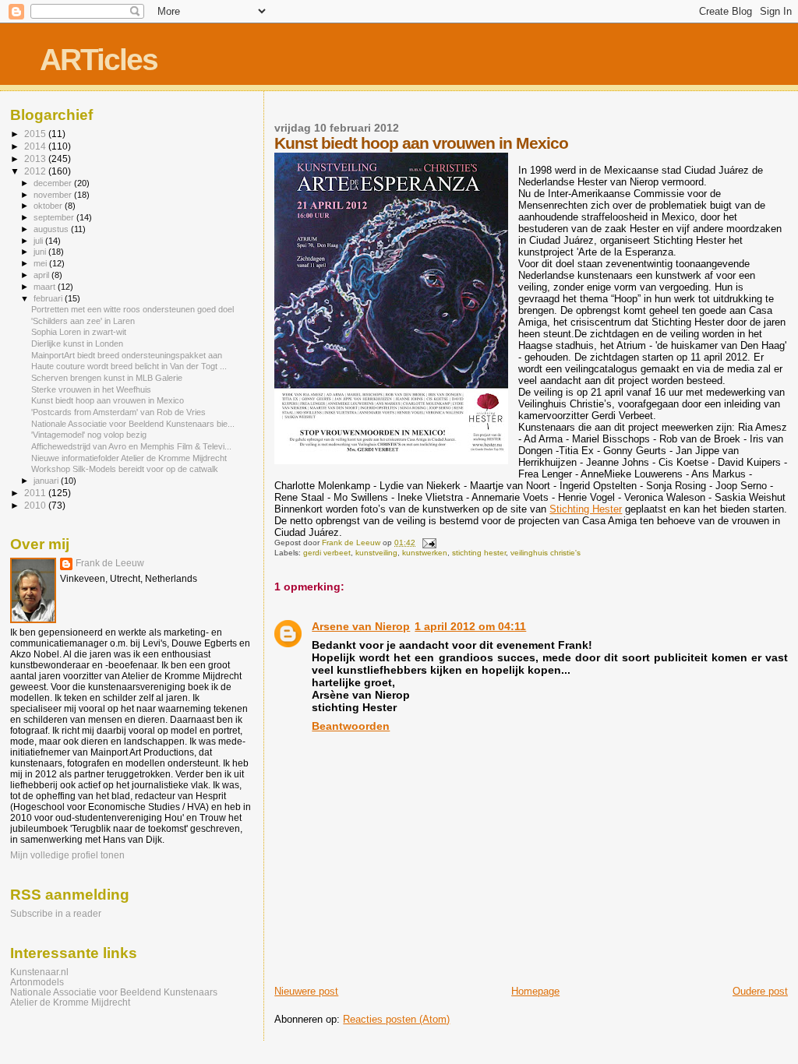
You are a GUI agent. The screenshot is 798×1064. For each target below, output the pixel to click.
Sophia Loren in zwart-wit (78, 331)
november (54, 194)
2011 (36, 493)
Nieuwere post (306, 991)
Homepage (535, 991)
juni (41, 251)
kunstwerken (424, 552)
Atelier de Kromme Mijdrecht (70, 1002)
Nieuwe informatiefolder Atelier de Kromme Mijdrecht (129, 458)
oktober (49, 205)
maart (46, 286)
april (42, 275)
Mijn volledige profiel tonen (67, 855)
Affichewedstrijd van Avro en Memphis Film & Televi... (131, 446)
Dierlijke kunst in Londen (77, 343)
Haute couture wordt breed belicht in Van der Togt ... (129, 366)
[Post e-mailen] (428, 542)
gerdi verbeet (327, 552)
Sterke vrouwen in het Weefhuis (91, 389)
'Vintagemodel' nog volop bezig (89, 434)
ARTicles (98, 59)
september (55, 217)
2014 (36, 146)
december (54, 183)
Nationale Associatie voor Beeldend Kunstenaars (113, 992)
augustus (52, 229)
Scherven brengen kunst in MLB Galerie (106, 377)
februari (49, 298)
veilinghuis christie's (545, 552)
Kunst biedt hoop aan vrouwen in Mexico (107, 400)
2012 (36, 171)
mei (41, 263)
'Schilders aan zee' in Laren (83, 321)
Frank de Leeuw (110, 563)
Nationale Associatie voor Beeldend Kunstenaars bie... (133, 423)
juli (39, 240)
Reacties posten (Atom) (396, 1019)
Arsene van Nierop (361, 626)
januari (47, 480)
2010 (36, 505)
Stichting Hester (585, 509)
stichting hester (479, 552)
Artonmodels (37, 982)
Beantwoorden (351, 726)
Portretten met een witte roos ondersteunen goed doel (132, 309)
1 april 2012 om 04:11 (470, 626)
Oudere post (760, 991)
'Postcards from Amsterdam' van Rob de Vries (118, 412)
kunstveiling (376, 552)
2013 (36, 158)
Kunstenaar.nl (39, 972)
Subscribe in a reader (55, 913)
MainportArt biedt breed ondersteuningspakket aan (126, 355)
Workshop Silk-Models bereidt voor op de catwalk (124, 469)
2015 (36, 134)
